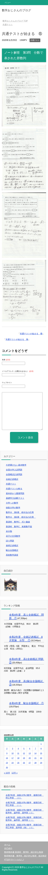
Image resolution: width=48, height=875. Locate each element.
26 (24, 763)
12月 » (15, 773)
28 (35, 763)
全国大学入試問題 (14, 470)
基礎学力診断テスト (15, 498)
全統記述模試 (12, 479)
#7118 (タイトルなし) (14, 859)
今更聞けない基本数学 (16, 465)
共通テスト (34, 40)
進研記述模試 (12, 545)
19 (24, 758)
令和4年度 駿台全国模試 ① (26, 703)
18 (18, 758)
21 (35, 758)
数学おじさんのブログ (16, 10)
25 (18, 763)
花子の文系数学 (13, 536)
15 (41, 753)
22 (41, 758)
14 (35, 753)
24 (13, 763)
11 (18, 753)
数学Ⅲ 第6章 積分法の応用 (20, 512)
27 (30, 763)
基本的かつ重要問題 (15, 493)
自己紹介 (8, 848)
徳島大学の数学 (13, 508)
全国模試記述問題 (14, 474)
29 (41, 763)
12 (24, 753)
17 (13, 758)
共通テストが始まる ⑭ (17, 339)
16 (7, 758)
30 (7, 767)
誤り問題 (10, 541)
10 (13, 753)
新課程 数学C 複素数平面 (19, 527)
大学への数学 (12, 503)
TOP (15, 21)
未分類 (9, 531)
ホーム (7, 845)
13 (30, 753)
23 (7, 763)
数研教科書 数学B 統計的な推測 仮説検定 (25, 856)
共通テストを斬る (14, 489)
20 (30, 758)
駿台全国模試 (12, 550)
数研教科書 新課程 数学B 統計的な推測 (23, 852)
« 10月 (7, 773)
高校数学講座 (12, 555)
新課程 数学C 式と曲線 (18, 522)
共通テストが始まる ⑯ (31, 334)
